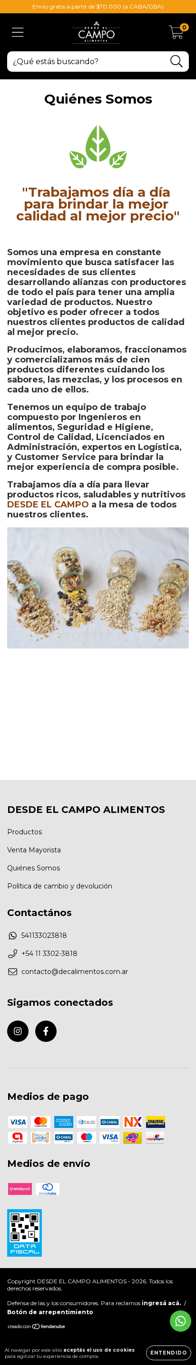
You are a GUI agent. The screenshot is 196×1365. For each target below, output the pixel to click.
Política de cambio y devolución (59, 886)
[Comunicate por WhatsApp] (180, 1321)
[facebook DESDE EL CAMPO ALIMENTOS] (46, 1031)
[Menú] (18, 33)
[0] (176, 34)
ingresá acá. (161, 1303)
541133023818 (44, 935)
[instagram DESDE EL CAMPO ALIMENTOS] (18, 1031)
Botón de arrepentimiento (50, 1312)
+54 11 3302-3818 (49, 953)
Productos (24, 832)
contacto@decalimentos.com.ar (74, 971)
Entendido (168, 1353)
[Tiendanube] (37, 1327)
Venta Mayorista (34, 850)
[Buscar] (177, 61)
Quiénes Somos (33, 868)
